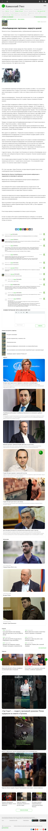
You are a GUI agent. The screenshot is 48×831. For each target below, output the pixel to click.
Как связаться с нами (13, 820)
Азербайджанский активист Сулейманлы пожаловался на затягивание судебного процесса (22, 413)
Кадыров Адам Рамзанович (9, 623)
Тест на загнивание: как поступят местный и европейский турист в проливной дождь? (25, 350)
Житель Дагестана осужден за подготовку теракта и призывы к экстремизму (35, 632)
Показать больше (24, 810)
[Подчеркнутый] (21, 312)
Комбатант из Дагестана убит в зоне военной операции (33, 639)
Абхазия (3, 9)
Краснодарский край (41, 11)
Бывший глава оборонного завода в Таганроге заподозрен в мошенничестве (12, 645)
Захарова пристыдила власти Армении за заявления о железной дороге (20, 383)
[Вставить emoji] (27, 312)
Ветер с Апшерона (21, 19)
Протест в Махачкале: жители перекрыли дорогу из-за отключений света (19, 751)
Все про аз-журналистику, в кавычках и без (16, 338)
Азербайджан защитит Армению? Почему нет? (17, 353)
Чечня (12, 14)
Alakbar (12, 245)
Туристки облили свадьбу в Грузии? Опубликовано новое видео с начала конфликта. (22, 788)
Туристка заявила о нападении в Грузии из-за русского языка (23, 803)
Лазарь (15, 279)
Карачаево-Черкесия (32, 11)
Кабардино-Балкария (19, 11)
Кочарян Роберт (7, 595)
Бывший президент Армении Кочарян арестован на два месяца (18, 444)
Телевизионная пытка (11, 342)
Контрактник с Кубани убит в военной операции (34, 645)
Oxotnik (12, 262)
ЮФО (29, 14)
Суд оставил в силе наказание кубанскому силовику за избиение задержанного (35, 668)
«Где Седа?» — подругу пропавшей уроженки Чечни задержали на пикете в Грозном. (23, 712)
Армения (22, 9)
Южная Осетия (17, 14)
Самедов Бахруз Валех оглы (10, 567)
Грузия (3, 11)
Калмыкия (26, 11)
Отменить (40, 325)
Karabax (12, 239)
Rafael (12, 284)
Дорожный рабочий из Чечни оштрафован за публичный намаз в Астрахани (12, 668)
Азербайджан (16, 9)
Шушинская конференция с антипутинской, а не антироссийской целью (22, 346)
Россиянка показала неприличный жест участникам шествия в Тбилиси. (37, 804)
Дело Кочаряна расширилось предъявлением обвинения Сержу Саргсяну (20, 530)
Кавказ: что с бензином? (8, 16)
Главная (3, 19)
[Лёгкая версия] (7, 1)
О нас (3, 820)
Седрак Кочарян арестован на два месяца (13, 501)
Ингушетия (12, 11)
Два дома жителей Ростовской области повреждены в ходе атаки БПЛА (12, 639)
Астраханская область (29, 9)
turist (11, 234)
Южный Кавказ (24, 14)
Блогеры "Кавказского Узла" (11, 19)
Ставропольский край (6, 14)
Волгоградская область (38, 9)
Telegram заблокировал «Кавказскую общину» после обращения (9, 803)
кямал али (12, 274)
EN (4, 1)
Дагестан (7, 11)
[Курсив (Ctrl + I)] (18, 312)
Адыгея (11, 9)
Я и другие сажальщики (12, 334)
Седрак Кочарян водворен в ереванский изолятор (15, 473)
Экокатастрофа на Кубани (40, 16)
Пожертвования (26, 820)
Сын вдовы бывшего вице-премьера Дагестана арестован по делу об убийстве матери (13, 633)
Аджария (7, 9)
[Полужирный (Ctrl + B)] (16, 312)
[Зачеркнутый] (23, 312)
